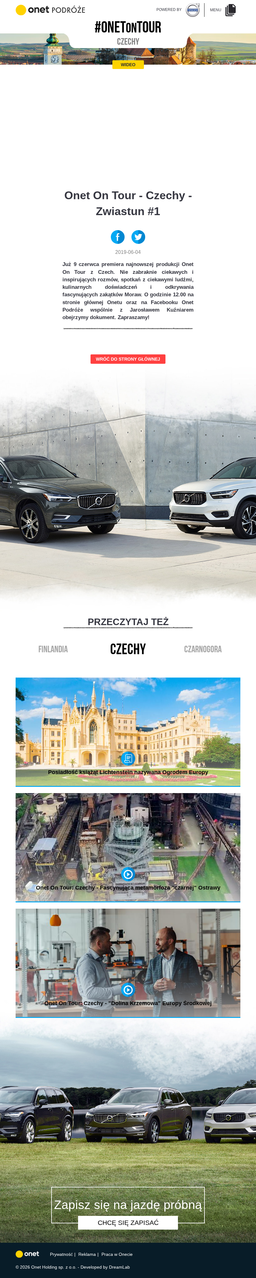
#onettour (128, 25)
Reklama (87, 1254)
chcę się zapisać (128, 1222)
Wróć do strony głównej (128, 359)
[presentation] (121, 663)
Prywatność (61, 1254)
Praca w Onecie (117, 1254)
